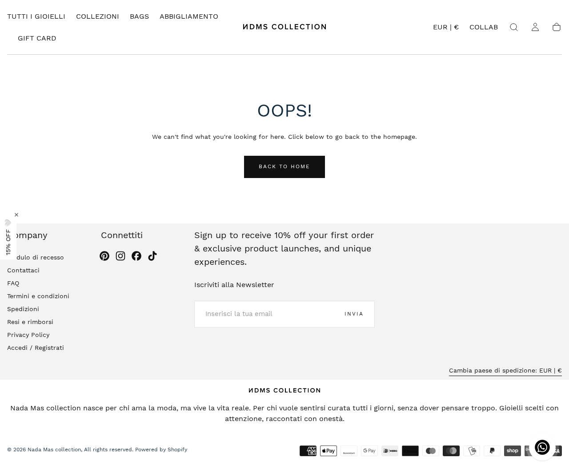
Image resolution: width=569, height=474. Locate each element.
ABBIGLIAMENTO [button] (189, 16)
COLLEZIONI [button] (97, 16)
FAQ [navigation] (13, 282)
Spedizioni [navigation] (23, 308)
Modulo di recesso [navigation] (35, 256)
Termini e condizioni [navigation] (38, 295)
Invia (354, 314)
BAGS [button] (139, 16)
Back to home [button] (284, 166)
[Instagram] (120, 256)
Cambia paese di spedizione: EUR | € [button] (505, 369)
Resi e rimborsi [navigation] (30, 321)
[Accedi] (535, 27)
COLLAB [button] (483, 27)
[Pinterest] (104, 256)
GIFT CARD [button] (37, 38)
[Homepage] (284, 27)
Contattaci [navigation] (23, 269)
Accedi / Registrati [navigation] (35, 347)
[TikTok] (152, 256)
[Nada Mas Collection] (284, 390)
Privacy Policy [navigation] (28, 334)
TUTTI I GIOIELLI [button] (36, 16)
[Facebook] (136, 256)
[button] (446, 28)
